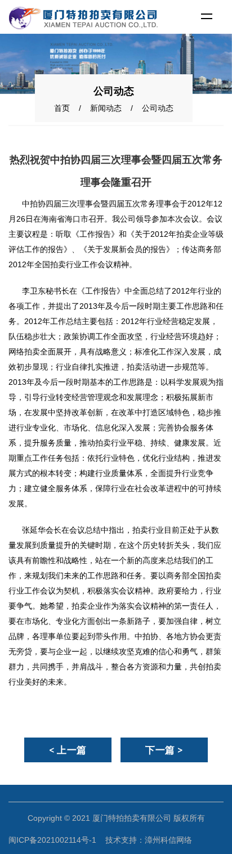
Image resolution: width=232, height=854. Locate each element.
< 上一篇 (68, 750)
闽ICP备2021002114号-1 (52, 839)
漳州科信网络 (168, 839)
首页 (62, 108)
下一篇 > (164, 750)
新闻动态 (106, 108)
